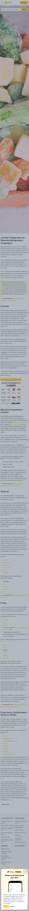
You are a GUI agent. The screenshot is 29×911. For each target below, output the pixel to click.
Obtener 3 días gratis (15, 907)
